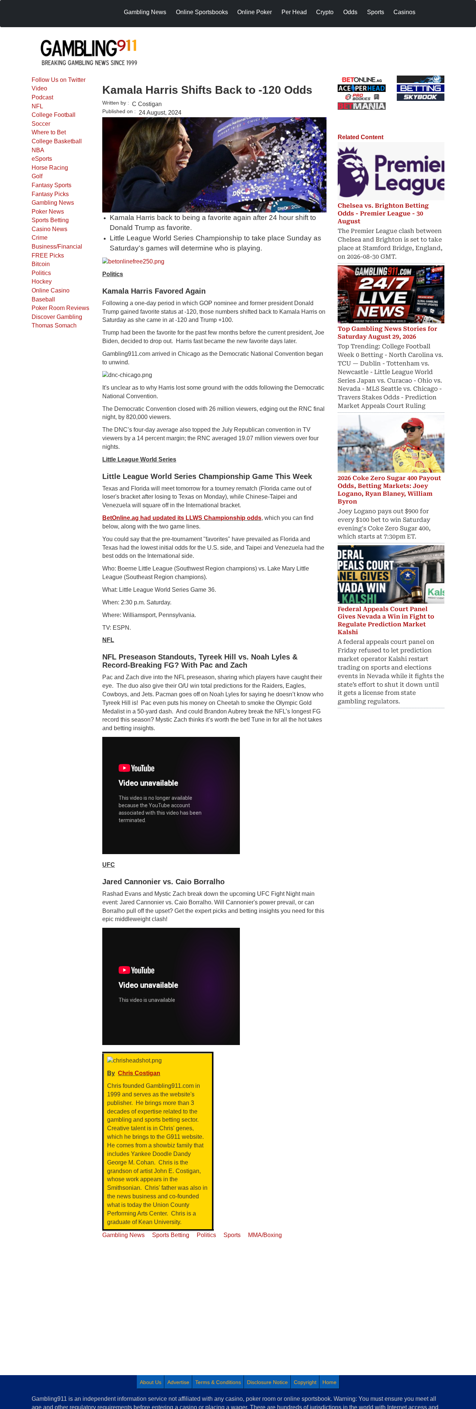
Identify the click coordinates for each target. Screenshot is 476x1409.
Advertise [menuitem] (178, 1382)
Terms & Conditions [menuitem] (218, 1382)
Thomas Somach (54, 325)
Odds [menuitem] (350, 12)
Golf (37, 176)
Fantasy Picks (50, 194)
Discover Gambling (57, 317)
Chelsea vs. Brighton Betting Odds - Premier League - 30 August (383, 213)
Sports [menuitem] (375, 12)
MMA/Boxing (265, 1235)
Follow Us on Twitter (59, 80)
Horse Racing (50, 167)
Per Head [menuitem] (294, 12)
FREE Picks (48, 255)
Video (39, 88)
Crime (40, 237)
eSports (42, 159)
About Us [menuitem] (150, 1382)
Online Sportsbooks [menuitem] (202, 12)
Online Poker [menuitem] (254, 12)
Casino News (49, 229)
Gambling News (53, 202)
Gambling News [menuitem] (145, 12)
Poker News (48, 211)
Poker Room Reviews (60, 308)
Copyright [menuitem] (305, 1382)
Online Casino (51, 290)
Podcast (42, 97)
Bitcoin (41, 264)
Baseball (43, 299)
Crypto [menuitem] (325, 12)
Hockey (42, 281)
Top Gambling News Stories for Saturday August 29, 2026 (387, 332)
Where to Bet (49, 132)
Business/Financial (57, 246)
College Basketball (57, 141)
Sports (232, 1235)
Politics (41, 273)
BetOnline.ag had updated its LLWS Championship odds (181, 518)
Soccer (41, 124)
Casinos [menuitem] (404, 12)
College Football (53, 115)
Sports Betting (50, 220)
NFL (37, 106)
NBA (38, 150)
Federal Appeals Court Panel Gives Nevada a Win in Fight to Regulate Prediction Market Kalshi (386, 621)
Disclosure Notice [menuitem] (267, 1382)
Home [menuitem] (329, 1382)
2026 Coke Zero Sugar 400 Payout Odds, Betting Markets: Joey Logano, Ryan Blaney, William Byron (389, 490)
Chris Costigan (139, 1073)
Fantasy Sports (51, 185)
